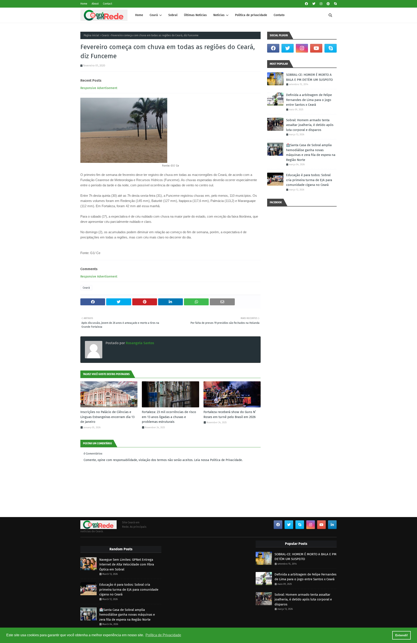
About (95, 3)
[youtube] (316, 48)
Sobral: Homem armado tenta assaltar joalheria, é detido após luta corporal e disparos (309, 125)
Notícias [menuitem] (219, 15)
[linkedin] (332, 524)
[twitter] (313, 4)
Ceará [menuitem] (154, 15)
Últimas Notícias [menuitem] (195, 15)
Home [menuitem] (139, 15)
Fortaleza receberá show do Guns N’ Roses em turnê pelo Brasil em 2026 (230, 414)
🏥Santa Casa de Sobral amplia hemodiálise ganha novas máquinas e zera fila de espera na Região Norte (310, 152)
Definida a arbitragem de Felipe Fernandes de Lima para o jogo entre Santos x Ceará (309, 100)
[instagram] (321, 4)
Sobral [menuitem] (172, 15)
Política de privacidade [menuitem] (251, 15)
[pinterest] (328, 4)
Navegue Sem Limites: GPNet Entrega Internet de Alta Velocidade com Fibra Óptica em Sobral (126, 564)
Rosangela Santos (139, 343)
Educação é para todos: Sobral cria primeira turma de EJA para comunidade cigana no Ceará (309, 180)
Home (83, 3)
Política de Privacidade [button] (163, 635)
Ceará (105, 35)
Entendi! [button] (401, 635)
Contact (107, 3)
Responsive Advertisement (98, 88)
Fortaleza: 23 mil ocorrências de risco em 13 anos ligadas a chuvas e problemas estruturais (169, 417)
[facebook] (306, 4)
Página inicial (91, 35)
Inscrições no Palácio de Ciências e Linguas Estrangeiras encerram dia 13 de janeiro (107, 417)
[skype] (335, 4)
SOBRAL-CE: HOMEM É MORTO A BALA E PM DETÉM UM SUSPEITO (309, 77)
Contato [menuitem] (279, 15)
